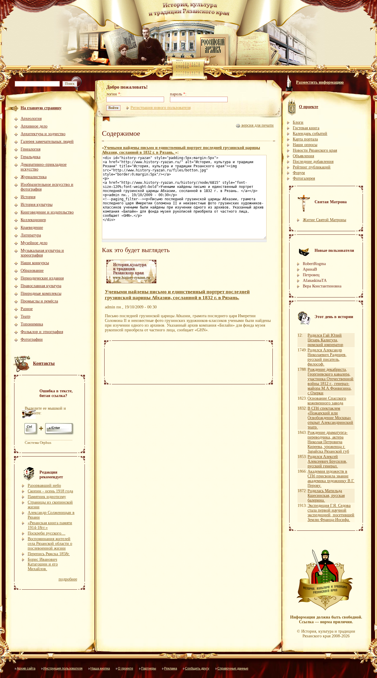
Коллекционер (33, 220)
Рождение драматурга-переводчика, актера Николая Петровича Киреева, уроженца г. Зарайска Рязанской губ (328, 442)
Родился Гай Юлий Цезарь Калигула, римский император (325, 340)
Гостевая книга (306, 128)
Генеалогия (30, 149)
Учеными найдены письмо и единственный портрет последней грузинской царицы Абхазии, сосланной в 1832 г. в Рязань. (177, 294)
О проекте (125, 668)
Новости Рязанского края (315, 150)
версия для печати (257, 125)
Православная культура (41, 286)
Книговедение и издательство (47, 212)
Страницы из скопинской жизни (50, 504)
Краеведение (32, 227)
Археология (31, 118)
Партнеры (148, 668)
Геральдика (30, 157)
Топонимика (32, 324)
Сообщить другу (197, 668)
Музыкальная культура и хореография (42, 252)
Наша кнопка (100, 668)
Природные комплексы (41, 293)
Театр (25, 316)
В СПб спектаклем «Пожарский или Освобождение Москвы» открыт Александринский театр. (330, 417)
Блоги (298, 122)
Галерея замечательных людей (47, 141)
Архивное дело (34, 126)
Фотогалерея (304, 178)
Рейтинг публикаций (311, 167)
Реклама (170, 668)
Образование (32, 270)
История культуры (36, 204)
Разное (27, 309)
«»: (181, 150)
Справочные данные (232, 668)
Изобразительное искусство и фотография (47, 186)
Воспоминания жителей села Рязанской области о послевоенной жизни (50, 543)
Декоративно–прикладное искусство (44, 166)
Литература (31, 235)
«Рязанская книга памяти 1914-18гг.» (50, 525)
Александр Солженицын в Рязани (51, 515)
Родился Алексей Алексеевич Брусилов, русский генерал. (327, 461)
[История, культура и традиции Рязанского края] (131, 283)
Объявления (303, 156)
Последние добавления (313, 161)
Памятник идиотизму (47, 497)
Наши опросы (305, 145)
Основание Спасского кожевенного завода (326, 400)
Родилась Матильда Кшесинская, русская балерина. (326, 495)
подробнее (68, 579)
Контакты (44, 363)
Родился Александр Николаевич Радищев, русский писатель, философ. (327, 357)
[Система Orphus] (49, 434)
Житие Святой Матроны (324, 220)
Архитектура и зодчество (43, 134)
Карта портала (305, 139)
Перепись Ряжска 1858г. (49, 554)
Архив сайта (26, 668)
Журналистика (34, 177)
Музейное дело (34, 243)
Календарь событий (310, 133)
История (28, 197)
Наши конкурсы (35, 263)
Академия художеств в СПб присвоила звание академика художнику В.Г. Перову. (330, 478)
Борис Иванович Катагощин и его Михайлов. (43, 564)
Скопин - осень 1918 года (50, 491)
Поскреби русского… (46, 533)
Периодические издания (42, 278)
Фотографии (32, 339)
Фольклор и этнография (42, 332)
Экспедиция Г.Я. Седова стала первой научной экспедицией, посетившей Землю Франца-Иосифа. (330, 512)
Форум (299, 173)
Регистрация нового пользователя (160, 107)
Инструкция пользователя (62, 668)
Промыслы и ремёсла (39, 301)
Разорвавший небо (44, 485)
